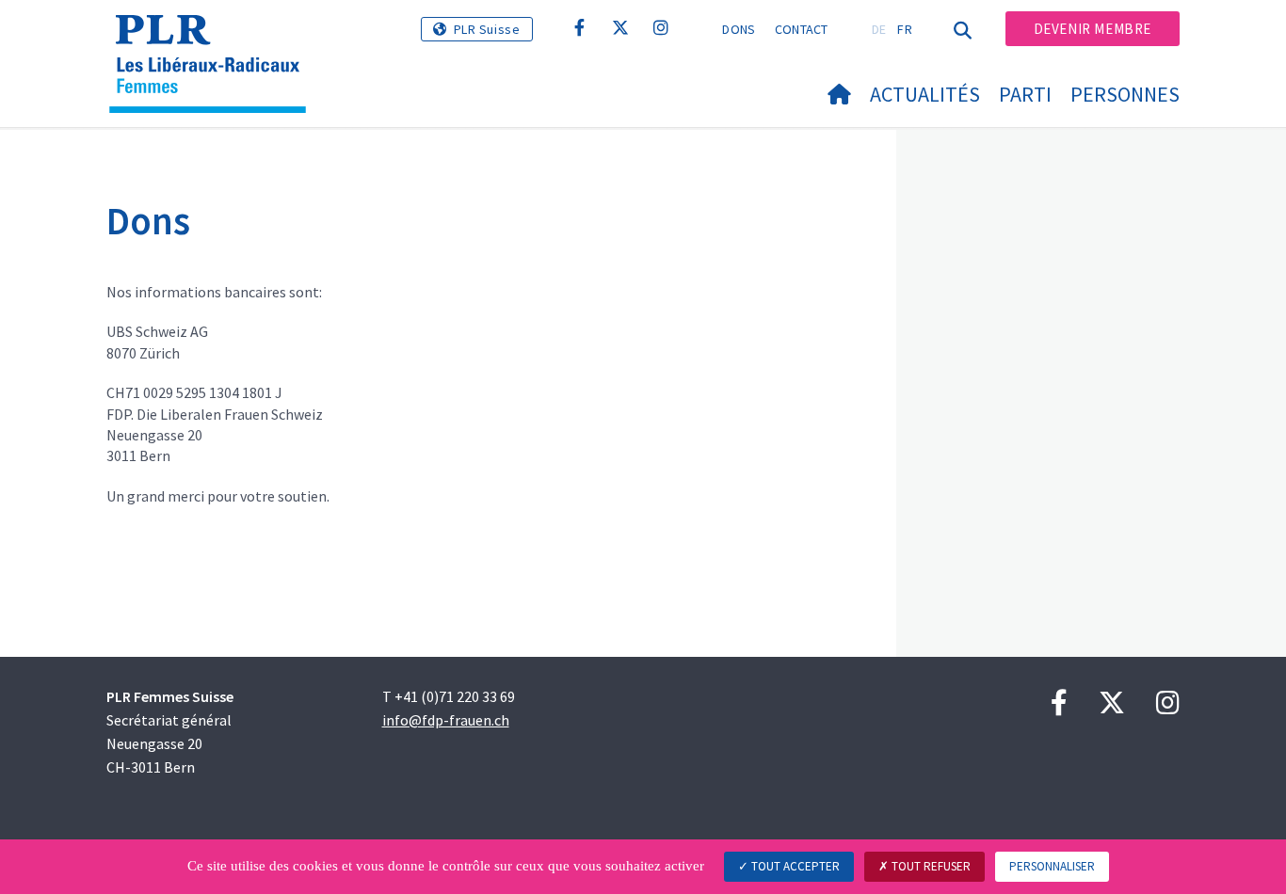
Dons (738, 29)
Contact (801, 29)
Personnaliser (1052, 866)
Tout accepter (794, 866)
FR (904, 29)
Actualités (925, 94)
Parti (1025, 94)
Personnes (1125, 94)
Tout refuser (930, 866)
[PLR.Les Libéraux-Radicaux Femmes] (214, 38)
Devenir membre (1092, 29)
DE (879, 29)
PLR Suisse (487, 29)
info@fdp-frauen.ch (445, 719)
